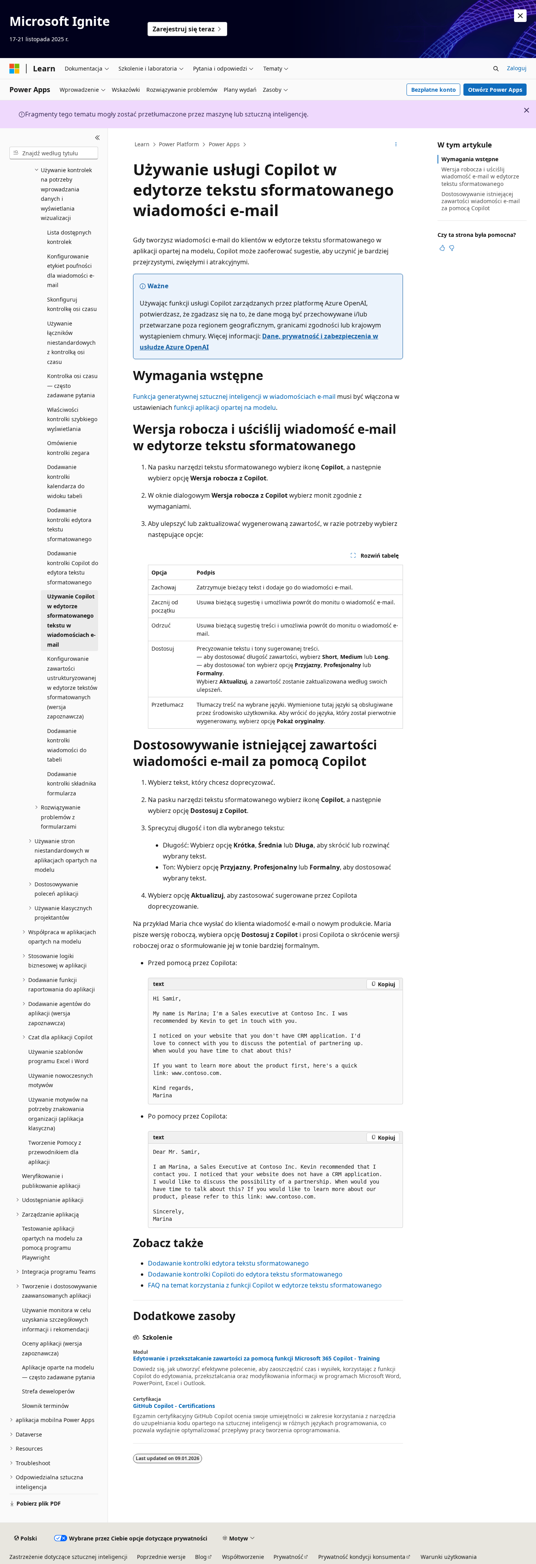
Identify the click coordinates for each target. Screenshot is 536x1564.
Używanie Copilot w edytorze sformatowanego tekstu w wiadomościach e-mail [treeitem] (71, 620)
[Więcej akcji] (396, 144)
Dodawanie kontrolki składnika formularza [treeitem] (71, 783)
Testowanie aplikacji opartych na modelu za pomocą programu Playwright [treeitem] (52, 1243)
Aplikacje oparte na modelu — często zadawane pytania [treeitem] (58, 1372)
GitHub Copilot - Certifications (174, 1405)
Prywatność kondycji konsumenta (361, 1556)
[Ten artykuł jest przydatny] (442, 248)
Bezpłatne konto (433, 89)
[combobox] (53, 153)
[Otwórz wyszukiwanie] (496, 69)
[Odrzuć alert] (520, 15)
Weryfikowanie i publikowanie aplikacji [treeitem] (51, 1180)
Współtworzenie (243, 1556)
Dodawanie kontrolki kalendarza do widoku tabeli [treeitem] (65, 481)
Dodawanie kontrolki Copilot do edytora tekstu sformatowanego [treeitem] (72, 567)
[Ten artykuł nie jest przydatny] (451, 248)
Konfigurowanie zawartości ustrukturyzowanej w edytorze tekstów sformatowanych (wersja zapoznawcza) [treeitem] (72, 687)
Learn (142, 144)
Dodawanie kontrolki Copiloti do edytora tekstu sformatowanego (245, 1274)
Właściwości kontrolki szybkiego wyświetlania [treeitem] (72, 419)
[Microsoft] (14, 69)
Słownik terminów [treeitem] (45, 1405)
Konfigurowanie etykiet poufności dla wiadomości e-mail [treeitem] (71, 271)
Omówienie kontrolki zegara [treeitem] (68, 447)
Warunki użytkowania (449, 1556)
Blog (201, 1556)
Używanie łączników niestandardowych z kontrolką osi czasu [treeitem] (71, 343)
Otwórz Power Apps (495, 89)
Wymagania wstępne (469, 159)
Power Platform (179, 144)
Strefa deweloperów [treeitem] (48, 1391)
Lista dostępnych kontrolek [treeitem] (69, 237)
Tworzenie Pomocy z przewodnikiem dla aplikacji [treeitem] (54, 1152)
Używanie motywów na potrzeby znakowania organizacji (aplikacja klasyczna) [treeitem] (58, 1114)
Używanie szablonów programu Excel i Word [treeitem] (58, 1056)
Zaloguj (517, 68)
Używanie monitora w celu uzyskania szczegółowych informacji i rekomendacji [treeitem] (56, 1319)
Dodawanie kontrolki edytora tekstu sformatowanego (228, 1263)
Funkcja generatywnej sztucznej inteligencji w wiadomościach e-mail (234, 396)
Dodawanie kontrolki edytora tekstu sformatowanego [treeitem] (69, 524)
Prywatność (288, 1556)
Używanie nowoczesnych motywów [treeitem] (60, 1080)
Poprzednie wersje (161, 1556)
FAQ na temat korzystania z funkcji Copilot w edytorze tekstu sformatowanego (265, 1285)
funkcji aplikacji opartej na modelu (225, 407)
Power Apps (224, 144)
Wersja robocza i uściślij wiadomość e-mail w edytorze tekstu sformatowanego (480, 176)
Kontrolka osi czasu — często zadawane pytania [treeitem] (72, 385)
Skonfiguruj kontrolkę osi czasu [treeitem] (72, 304)
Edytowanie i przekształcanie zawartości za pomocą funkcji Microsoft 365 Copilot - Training (256, 1358)
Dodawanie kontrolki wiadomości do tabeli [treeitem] (66, 745)
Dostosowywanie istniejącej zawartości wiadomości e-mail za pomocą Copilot (480, 201)
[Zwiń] (97, 137)
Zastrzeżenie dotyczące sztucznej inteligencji (68, 1556)
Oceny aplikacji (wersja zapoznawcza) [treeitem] (52, 1348)
